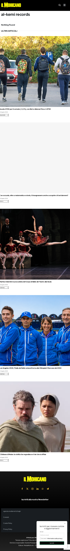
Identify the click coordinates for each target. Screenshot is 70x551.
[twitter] (27, 489)
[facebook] (22, 489)
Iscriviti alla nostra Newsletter (35, 499)
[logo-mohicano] (11, 3)
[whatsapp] (43, 489)
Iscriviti (52, 543)
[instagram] (32, 489)
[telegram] (48, 489)
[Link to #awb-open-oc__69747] (64, 5)
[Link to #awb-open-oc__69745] (60, 5)
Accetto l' (51, 538)
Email (41, 531)
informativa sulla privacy (54, 538)
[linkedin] (37, 489)
